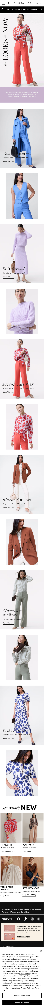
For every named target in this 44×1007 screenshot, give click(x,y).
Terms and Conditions (20, 912)
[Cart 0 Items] (41, 3)
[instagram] (40, 918)
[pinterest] (34, 918)
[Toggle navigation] (3, 3)
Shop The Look (8, 161)
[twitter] (27, 918)
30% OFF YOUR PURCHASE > (22, 9)
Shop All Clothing (29, 894)
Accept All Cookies (22, 1002)
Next (41, 9)
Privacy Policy (25, 976)
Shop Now (26, 851)
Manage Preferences (22, 995)
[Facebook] (20, 918)
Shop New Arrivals (7, 851)
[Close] (41, 950)
